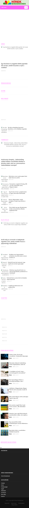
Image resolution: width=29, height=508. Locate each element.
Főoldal (4, 7)
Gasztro (3, 496)
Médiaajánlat (21, 503)
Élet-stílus (3, 494)
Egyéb (2, 489)
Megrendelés (14, 504)
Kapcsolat (7, 503)
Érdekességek (4, 487)
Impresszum (14, 503)
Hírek (2, 485)
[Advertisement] (14, 25)
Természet (3, 492)
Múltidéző (3, 490)
